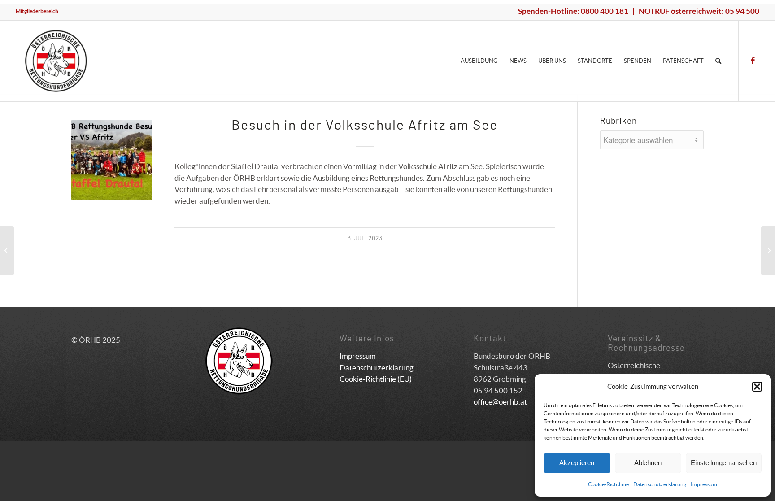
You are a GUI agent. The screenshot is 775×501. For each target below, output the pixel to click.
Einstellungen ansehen (724, 462)
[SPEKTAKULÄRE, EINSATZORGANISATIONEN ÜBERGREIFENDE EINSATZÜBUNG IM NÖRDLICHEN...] (7, 250)
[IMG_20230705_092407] (111, 160)
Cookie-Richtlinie (608, 484)
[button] (757, 386)
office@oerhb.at (500, 401)
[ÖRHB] (56, 61)
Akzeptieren (576, 462)
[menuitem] (37, 11)
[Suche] (718, 61)
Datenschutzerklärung (659, 484)
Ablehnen (648, 462)
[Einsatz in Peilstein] (768, 250)
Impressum (704, 484)
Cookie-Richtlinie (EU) (376, 379)
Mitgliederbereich (37, 11)
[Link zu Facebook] (752, 60)
